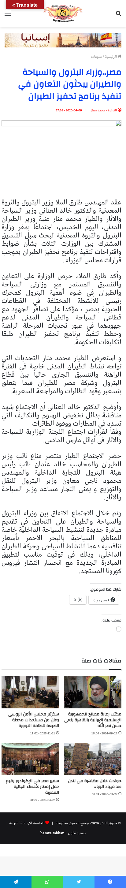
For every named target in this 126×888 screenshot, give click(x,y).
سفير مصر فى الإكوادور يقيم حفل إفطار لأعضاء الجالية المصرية (32, 787)
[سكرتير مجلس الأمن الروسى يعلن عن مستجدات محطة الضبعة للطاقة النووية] (30, 692)
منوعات (96, 56)
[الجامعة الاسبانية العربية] (63, 13)
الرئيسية (111, 56)
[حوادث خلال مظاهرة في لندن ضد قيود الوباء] (92, 759)
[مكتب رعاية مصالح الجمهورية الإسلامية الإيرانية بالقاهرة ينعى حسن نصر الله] (92, 692)
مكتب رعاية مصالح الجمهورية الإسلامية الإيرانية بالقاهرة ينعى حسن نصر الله (92, 720)
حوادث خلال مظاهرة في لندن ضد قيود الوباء (94, 784)
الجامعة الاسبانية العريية (26, 823)
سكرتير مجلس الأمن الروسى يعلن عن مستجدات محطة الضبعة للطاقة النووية (33, 720)
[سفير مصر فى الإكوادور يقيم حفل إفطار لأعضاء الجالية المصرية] (30, 759)
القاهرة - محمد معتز (103, 110)
